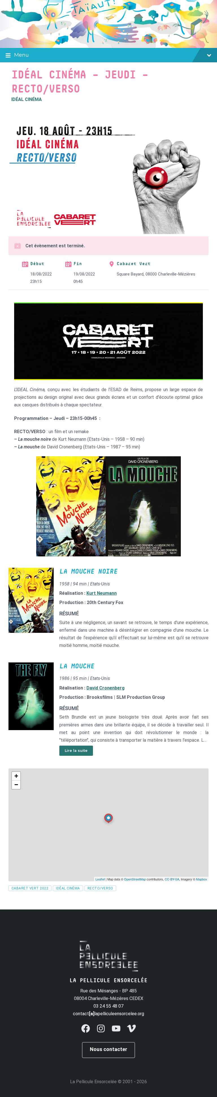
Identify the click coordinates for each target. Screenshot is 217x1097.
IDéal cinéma (26, 99)
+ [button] (16, 775)
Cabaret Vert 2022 (30, 888)
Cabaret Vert (134, 263)
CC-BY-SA (172, 879)
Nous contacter (108, 1049)
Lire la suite (76, 750)
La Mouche (76, 666)
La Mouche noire (88, 571)
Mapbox (201, 879)
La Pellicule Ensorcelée (93, 1081)
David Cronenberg (105, 688)
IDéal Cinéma (68, 888)
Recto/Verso (100, 888)
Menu (21, 55)
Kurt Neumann (101, 593)
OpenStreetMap (135, 879)
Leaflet (100, 879)
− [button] (16, 784)
